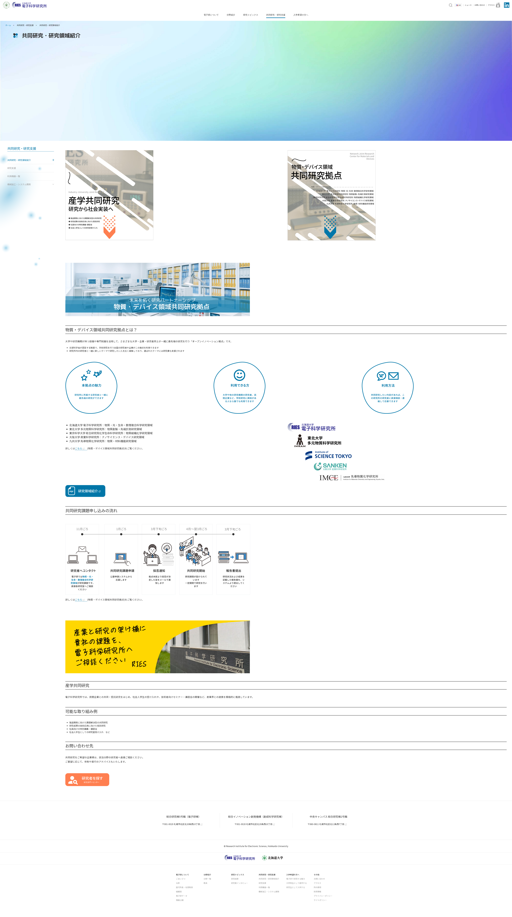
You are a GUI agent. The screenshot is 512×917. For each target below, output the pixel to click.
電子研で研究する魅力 (295, 878)
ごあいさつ (180, 878)
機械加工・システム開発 (269, 891)
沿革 (178, 883)
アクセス (491, 5)
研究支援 (262, 883)
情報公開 (179, 900)
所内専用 (317, 887)
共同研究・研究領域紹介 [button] (19, 160)
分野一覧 (207, 878)
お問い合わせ (480, 5)
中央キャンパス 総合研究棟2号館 (328, 816)
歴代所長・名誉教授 (184, 887)
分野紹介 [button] (231, 14)
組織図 (179, 891)
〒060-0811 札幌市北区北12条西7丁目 (325, 824)
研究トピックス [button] (250, 14)
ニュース (468, 5)
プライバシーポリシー (323, 895)
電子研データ (181, 895)
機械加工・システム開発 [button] (19, 184)
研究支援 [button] (11, 168)
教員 (205, 883)
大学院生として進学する (296, 883)
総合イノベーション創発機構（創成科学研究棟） (256, 816)
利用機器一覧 (264, 887)
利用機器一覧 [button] (13, 176)
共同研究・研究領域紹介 (269, 878)
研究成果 (235, 878)
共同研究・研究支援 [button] (275, 14)
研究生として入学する (295, 887)
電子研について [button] (211, 14)
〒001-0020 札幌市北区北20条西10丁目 (181, 824)
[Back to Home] (29, 5)
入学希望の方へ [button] (300, 14)
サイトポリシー (320, 900)
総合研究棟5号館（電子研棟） (183, 816)
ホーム (8, 25)
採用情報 (317, 891)
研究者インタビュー (239, 883)
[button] (450, 4)
